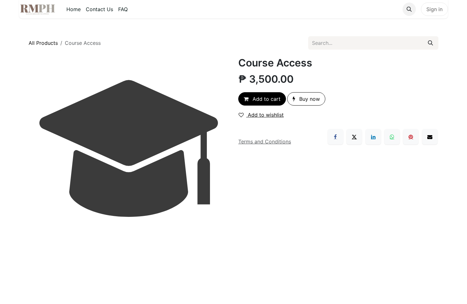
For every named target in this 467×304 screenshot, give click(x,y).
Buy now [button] (309, 99)
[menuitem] (73, 9)
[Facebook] (335, 136)
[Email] (429, 136)
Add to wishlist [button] (265, 115)
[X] (354, 136)
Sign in (434, 9)
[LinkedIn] (373, 136)
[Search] (430, 43)
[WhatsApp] (392, 136)
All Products (43, 43)
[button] (409, 9)
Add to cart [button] (266, 99)
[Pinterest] (410, 136)
